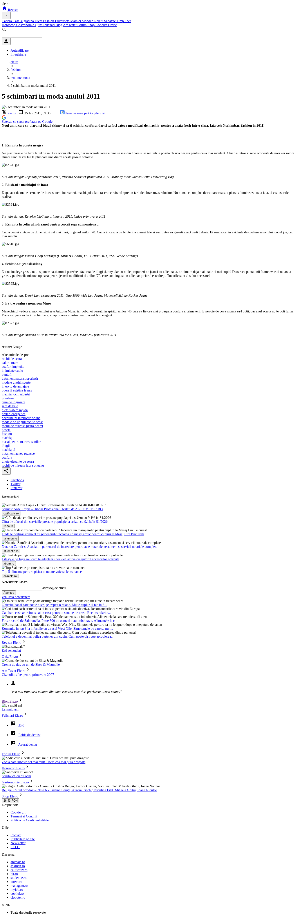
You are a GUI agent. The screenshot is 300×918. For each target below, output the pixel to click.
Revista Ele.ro (11, 642)
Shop (91, 25)
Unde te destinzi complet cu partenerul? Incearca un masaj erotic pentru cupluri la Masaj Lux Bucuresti (73, 534)
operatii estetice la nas (17, 390)
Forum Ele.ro (11, 754)
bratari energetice (13, 414)
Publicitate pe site (23, 839)
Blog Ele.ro (10, 701)
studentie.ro (19, 878)
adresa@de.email (54, 588)
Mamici (76, 21)
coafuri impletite (13, 366)
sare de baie (10, 406)
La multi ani (10, 709)
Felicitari (49, 25)
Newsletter (18, 843)
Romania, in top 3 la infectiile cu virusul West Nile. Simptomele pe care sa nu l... (57, 628)
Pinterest (16, 488)
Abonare (9, 592)
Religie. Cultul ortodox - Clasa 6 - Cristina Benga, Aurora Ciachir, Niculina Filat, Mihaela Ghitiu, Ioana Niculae (79, 790)
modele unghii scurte (16, 382)
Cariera (7, 21)
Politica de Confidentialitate (30, 820)
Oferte (112, 25)
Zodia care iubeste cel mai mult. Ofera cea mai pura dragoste (43, 762)
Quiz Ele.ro (10, 656)
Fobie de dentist (29, 735)
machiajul (8, 449)
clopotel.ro (18, 897)
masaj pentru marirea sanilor (21, 442)
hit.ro (14, 874)
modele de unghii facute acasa (22, 422)
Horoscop (9, 25)
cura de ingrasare (13, 402)
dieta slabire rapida (15, 410)
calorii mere (10, 362)
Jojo (21, 725)
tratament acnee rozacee (18, 453)
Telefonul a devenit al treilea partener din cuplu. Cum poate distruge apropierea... (58, 636)
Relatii (99, 21)
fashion (7, 434)
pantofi (6, 374)
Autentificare (20, 50)
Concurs (102, 25)
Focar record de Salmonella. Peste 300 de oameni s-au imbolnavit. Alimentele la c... (59, 620)
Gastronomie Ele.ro (15, 782)
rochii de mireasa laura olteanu (23, 465)
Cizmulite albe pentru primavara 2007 (28, 674)
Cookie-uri (18, 812)
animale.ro (18, 862)
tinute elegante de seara (18, 461)
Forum (82, 25)
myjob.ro (17, 889)
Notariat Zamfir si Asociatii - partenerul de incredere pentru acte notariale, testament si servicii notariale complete (79, 546)
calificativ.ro (19, 870)
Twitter (15, 484)
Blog (59, 25)
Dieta (39, 21)
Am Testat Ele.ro (13, 671)
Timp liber (124, 21)
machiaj (7, 438)
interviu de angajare (15, 386)
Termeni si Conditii (24, 816)
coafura (7, 457)
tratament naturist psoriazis (20, 378)
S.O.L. (15, 847)
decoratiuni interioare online (21, 418)
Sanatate (110, 21)
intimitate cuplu (12, 370)
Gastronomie (25, 25)
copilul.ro (17, 893)
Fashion (49, 21)
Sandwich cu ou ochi (16, 776)
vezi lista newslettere (16, 597)
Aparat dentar (27, 744)
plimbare (8, 398)
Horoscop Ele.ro (13, 768)
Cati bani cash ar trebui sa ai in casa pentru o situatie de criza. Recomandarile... (56, 613)
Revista (12, 10)
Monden (88, 21)
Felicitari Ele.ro (12, 715)
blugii (6, 445)
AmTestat (70, 25)
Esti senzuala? (11, 650)
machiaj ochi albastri (16, 394)
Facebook (17, 480)
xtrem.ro (16, 882)
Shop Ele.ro (10, 796)
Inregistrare (18, 54)
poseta (6, 430)
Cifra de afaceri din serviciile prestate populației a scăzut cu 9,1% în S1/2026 (55, 521)
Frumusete (62, 21)
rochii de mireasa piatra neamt (22, 426)
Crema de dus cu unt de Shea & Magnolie (31, 664)
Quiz (39, 25)
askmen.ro (18, 866)
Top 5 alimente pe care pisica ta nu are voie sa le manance (42, 572)
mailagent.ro (19, 885)
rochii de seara (12, 359)
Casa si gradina (24, 21)
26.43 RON (11, 800)
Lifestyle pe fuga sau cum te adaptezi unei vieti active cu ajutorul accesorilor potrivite (60, 559)
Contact (16, 835)
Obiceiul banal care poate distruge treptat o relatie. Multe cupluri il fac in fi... (54, 605)
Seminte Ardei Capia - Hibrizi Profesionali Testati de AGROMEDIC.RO (52, 509)
